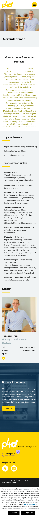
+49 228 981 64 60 (28, 347)
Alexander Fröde (10, 336)
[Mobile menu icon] (34, 4)
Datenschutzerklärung (30, 504)
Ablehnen (13, 512)
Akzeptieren (28, 512)
